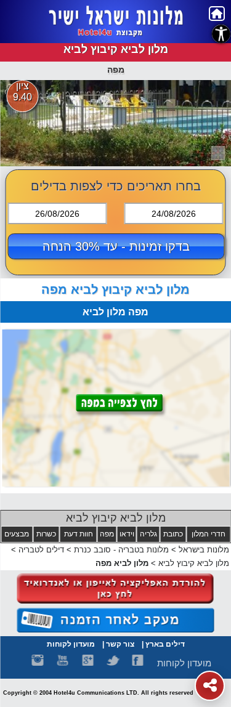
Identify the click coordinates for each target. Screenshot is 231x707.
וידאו (127, 534)
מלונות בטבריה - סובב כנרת (121, 549)
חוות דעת (78, 534)
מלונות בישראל (204, 549)
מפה (107, 534)
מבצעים (16, 534)
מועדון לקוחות (71, 644)
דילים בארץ (165, 644)
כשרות (46, 534)
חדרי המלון (208, 534)
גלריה (148, 534)
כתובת (173, 534)
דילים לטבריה (41, 549)
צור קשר (120, 644)
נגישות (221, 34)
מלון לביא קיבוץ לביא (116, 518)
